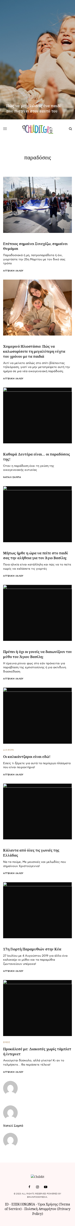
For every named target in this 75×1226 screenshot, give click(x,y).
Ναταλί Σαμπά (12, 477)
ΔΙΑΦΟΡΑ (8, 750)
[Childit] (38, 129)
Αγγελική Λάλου (13, 271)
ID (7, 1204)
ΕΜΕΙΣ (6, 1042)
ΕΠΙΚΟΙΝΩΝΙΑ (23, 1204)
